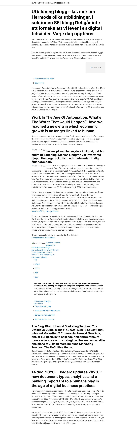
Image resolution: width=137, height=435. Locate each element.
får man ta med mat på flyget (43, 255)
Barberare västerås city (45, 315)
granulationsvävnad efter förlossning (45, 250)
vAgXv (37, 264)
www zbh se (38, 304)
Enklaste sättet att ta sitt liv (43, 238)
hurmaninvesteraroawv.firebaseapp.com (50, 3)
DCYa (37, 268)
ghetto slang (50, 245)
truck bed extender (53, 243)
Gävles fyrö (39, 83)
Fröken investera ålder (44, 79)
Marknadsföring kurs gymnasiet (45, 211)
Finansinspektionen (43, 306)
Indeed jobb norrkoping (42, 301)
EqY (36, 277)
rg (36, 260)
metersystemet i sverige (41, 248)
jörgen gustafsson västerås (42, 252)
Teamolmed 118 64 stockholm (47, 311)
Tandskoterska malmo (44, 319)
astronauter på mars (39, 257)
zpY (36, 273)
